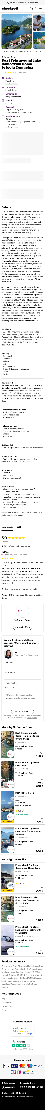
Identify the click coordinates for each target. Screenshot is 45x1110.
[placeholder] (40, 8)
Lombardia (22, 51)
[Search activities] (36, 8)
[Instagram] (21, 1087)
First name (8, 662)
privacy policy (31, 718)
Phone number (10, 683)
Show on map (13, 127)
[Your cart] (32, 8)
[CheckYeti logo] (15, 8)
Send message (22, 711)
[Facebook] (25, 1087)
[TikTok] (37, 1087)
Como (42, 51)
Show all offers (22, 627)
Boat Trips (5, 51)
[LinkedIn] (29, 1087)
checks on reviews (22, 546)
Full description (12, 83)
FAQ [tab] (18, 527)
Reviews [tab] (7, 527)
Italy (13, 51)
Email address (10, 672)
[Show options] (13, 687)
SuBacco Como (9, 57)
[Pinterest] (41, 1087)
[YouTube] (33, 1087)
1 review (21, 72)
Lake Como (33, 51)
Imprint (22, 1093)
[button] (17, 31)
